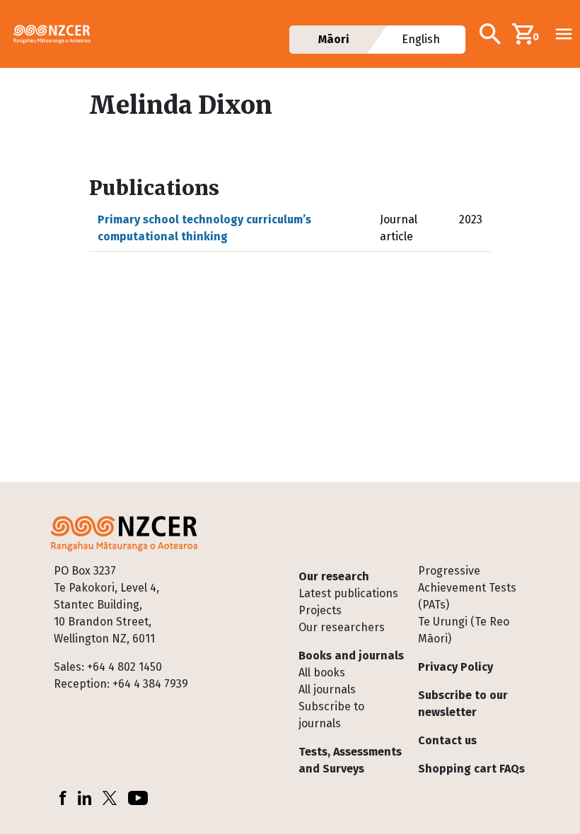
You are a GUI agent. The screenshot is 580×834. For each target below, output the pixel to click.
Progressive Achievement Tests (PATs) (467, 587)
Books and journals (351, 655)
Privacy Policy (455, 667)
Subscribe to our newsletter (463, 703)
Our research (333, 576)
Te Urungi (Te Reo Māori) (463, 630)
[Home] (57, 34)
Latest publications (348, 593)
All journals (327, 689)
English (421, 39)
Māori (333, 39)
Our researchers (341, 627)
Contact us (447, 740)
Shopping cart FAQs (471, 768)
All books (321, 672)
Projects (320, 610)
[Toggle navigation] (563, 34)
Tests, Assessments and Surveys (350, 760)
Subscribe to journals (331, 715)
